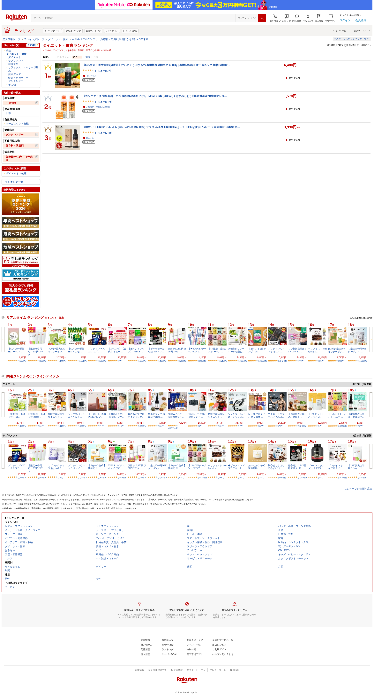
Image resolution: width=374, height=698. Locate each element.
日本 (8, 113)
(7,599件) (22, 361)
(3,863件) (282, 477)
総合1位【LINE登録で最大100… (297, 467)
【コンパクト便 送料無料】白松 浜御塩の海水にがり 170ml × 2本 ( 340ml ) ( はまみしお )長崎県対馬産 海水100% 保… (154, 96)
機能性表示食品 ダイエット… (56, 415)
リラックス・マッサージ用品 (23, 69)
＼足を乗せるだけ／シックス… (236, 415)
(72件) (280, 426)
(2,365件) (102, 361)
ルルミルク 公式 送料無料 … (256, 467)
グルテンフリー (15, 134)
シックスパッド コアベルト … (76, 415)
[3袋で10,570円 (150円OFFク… (137, 467)
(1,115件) (61, 426)
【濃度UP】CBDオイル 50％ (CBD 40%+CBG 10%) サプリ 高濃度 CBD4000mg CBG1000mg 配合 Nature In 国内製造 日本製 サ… (161, 127)
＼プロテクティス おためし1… (56, 467)
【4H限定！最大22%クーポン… (217, 350)
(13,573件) (262, 361)
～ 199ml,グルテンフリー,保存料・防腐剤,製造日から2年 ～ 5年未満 (110, 39)
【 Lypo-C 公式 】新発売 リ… (97, 467)
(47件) (240, 426)
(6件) (200, 426)
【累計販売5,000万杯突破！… (296, 415)
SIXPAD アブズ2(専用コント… (196, 415)
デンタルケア (15, 81)
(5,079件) (122, 477)
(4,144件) (61, 361)
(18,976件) (342, 426)
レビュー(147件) (104, 101)
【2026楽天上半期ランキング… (356, 467)
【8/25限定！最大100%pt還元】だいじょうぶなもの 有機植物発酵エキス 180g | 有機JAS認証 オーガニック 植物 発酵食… (156, 65)
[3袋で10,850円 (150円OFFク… (177, 350)
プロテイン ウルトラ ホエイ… (276, 350)
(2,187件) (202, 361)
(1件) (320, 426)
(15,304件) (162, 477)
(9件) (120, 361)
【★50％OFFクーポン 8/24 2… (197, 350)
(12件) (60, 477)
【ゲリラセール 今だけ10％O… (156, 350)
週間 (87, 57)
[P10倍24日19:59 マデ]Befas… (36, 415)
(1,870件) (102, 477)
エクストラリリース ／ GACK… (276, 415)
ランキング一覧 (14, 181)
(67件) (360, 426)
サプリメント (15, 60)
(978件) (301, 361)
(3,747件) (362, 477)
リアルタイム (112, 30)
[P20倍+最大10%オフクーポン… (56, 350)
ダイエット (14, 57)
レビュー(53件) (103, 70)
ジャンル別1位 (130, 30)
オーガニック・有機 (17, 123)
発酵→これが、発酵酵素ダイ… (176, 415)
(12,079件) (302, 477)
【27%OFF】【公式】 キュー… (117, 350)
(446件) (121, 426)
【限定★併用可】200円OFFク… (35, 468)
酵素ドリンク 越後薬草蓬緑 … (156, 415)
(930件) (41, 426)
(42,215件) (222, 361)
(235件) (161, 426)
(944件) (181, 477)
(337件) (261, 426)
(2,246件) (302, 426)
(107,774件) (173, 428)
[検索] (262, 18)
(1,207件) (82, 426)
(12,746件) (342, 477)
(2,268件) (182, 361)
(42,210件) (202, 477)
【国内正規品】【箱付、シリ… (116, 415)
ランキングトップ (53, 30)
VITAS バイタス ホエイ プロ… (116, 467)
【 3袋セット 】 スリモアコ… (316, 415)
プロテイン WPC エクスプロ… (96, 350)
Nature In (90, 138)
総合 (8, 50)
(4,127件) (22, 426)
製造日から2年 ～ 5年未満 (19, 158)
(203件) (241, 477)
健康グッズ (14, 74)
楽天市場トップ (11, 39)
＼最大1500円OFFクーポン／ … (357, 350)
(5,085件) (142, 361)
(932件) (341, 361)
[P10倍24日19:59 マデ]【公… (16, 415)
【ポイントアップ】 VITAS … (136, 350)
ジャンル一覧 (339, 30)
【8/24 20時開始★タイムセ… (76, 350)
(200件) (221, 477)
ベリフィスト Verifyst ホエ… (317, 350)
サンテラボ (91, 76)
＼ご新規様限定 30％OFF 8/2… (297, 350)
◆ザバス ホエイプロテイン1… (236, 467)
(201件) (321, 361)
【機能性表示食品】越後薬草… (356, 415)
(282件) (221, 426)
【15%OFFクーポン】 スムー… (337, 415)
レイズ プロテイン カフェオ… (256, 415)
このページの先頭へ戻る (358, 488)
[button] (286, 18)
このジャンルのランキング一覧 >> (352, 39)
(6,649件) (42, 477)
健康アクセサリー (18, 77)
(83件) (320, 477)
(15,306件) (362, 361)
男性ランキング (73, 30)
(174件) (101, 426)
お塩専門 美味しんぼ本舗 (98, 107)
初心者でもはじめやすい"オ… (276, 467)
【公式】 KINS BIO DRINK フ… (97, 415)
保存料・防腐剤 (15, 145)
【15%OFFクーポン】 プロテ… (197, 467)
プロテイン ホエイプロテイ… (336, 467)
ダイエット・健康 (58, 39)
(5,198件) (162, 361)
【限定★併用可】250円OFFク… (35, 351)
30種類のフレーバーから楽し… (236, 350)
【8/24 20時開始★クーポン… (16, 350)
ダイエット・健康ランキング (67, 45)
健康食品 (13, 64)
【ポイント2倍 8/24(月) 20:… (257, 350)
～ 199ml (11, 102)
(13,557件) (242, 361)
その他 (12, 84)
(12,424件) (282, 361)
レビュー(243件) (104, 132)
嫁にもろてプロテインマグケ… (136, 415)
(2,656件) (142, 426)
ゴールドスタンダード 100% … (316, 467)
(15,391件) (82, 361)
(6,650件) (42, 361)
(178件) (261, 477)
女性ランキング (93, 30)
